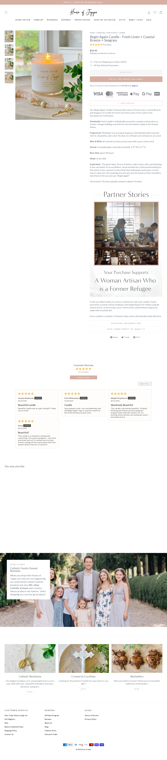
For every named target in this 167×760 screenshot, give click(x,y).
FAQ (6, 723)
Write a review (83, 377)
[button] (96, 44)
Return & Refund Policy (14, 727)
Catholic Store (50, 731)
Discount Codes (51, 734)
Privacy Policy (90, 719)
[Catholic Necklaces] (30, 658)
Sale (149, 20)
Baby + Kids (136, 20)
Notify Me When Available (126, 79)
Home (92, 33)
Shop (30, 692)
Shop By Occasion (105, 20)
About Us (48, 723)
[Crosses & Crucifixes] (83, 658)
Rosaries (52, 20)
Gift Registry (10, 719)
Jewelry (39, 20)
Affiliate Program (52, 715)
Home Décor (22, 20)
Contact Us (9, 734)
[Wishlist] (155, 12)
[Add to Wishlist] (7, 476)
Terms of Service (91, 715)
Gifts (122, 20)
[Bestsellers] (136, 658)
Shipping (93, 53)
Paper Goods (82, 20)
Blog (47, 727)
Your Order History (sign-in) (16, 715)
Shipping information (126, 323)
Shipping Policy (11, 731)
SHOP (83, 689)
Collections (100, 33)
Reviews (48, 719)
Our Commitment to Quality (126, 329)
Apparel (66, 20)
